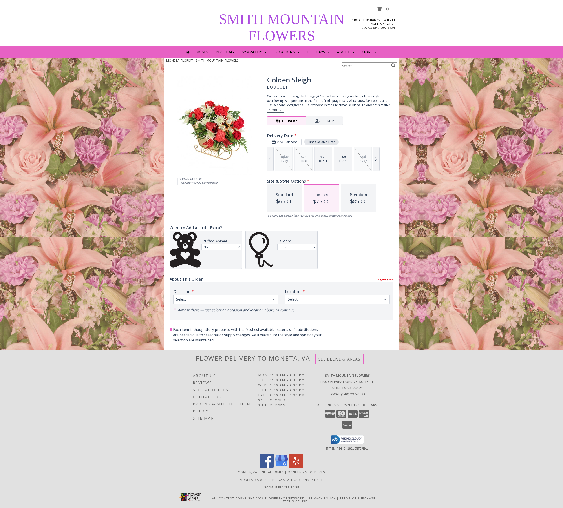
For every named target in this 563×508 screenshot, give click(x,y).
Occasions (284, 52)
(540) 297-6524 (384, 27)
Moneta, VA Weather (257, 480)
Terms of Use (295, 501)
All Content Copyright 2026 (238, 498)
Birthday (225, 52)
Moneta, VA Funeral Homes (261, 472)
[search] (393, 65)
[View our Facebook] (267, 466)
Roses (202, 52)
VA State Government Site (300, 480)
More (367, 52)
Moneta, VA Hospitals (306, 472)
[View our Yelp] (296, 466)
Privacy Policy (322, 498)
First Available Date (321, 142)
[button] (383, 9)
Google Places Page (281, 487)
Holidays (316, 52)
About (343, 52)
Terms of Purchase (357, 498)
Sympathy (252, 52)
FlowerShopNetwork (284, 498)
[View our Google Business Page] (281, 466)
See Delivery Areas (339, 359)
